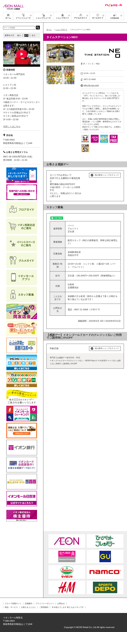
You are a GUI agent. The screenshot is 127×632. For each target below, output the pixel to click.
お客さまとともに (28, 607)
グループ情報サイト (13, 603)
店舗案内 (28, 603)
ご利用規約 (43, 607)
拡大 (33, 35)
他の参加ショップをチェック (107, 175)
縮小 (19, 35)
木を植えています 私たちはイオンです (68, 607)
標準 (26, 35)
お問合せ (61, 603)
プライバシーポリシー (44, 603)
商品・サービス (11, 607)
